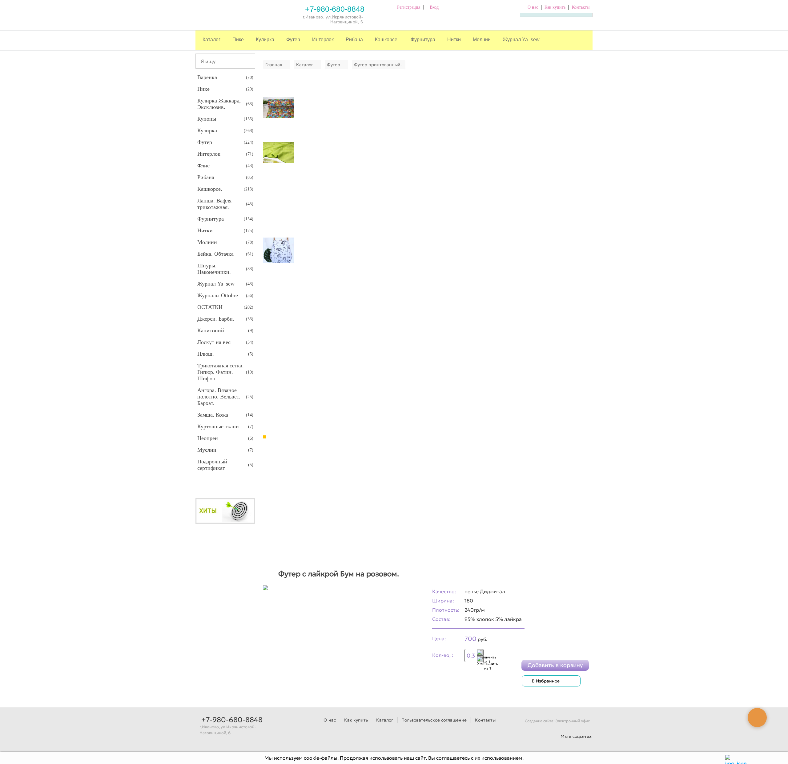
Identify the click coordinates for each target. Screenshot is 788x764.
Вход (434, 7)
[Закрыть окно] (729, 757)
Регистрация (408, 7)
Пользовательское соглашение (434, 720)
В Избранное (546, 681)
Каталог (211, 39)
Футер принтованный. (378, 64)
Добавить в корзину (555, 665)
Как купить (555, 7)
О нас (533, 7)
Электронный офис (572, 720)
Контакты (580, 7)
